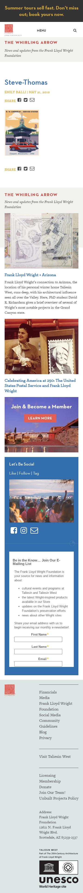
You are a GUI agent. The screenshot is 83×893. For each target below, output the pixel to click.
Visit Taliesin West (55, 756)
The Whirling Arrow (31, 42)
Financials (48, 692)
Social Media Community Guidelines (50, 720)
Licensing (47, 775)
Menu (41, 30)
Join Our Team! (52, 792)
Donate (45, 787)
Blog (43, 732)
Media (44, 697)
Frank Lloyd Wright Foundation (55, 706)
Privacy (45, 738)
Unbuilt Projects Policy (58, 798)
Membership (50, 781)
